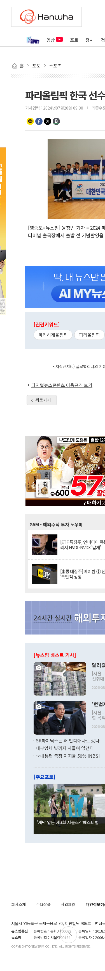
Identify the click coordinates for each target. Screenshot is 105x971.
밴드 (56, 121)
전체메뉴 (16, 39)
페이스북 (39, 121)
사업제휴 (68, 904)
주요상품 (43, 904)
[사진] (60, 678)
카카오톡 (30, 121)
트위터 (47, 121)
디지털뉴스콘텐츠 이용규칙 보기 (61, 385)
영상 (50, 40)
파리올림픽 (89, 334)
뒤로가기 (43, 400)
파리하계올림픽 (53, 334)
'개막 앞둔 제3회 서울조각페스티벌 (68, 822)
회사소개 (18, 904)
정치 (89, 40)
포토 (74, 40)
